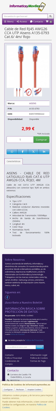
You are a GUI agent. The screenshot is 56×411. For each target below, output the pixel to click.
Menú (10, 21)
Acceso (23, 21)
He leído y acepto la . (26, 340)
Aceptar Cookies (34, 389)
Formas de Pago (38, 361)
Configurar (8, 389)
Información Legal (38, 355)
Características (13, 161)
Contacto (38, 21)
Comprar (41, 139)
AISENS (32, 103)
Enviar (39, 347)
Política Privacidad (13, 358)
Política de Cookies (39, 358)
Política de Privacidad (18, 334)
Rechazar (20, 389)
